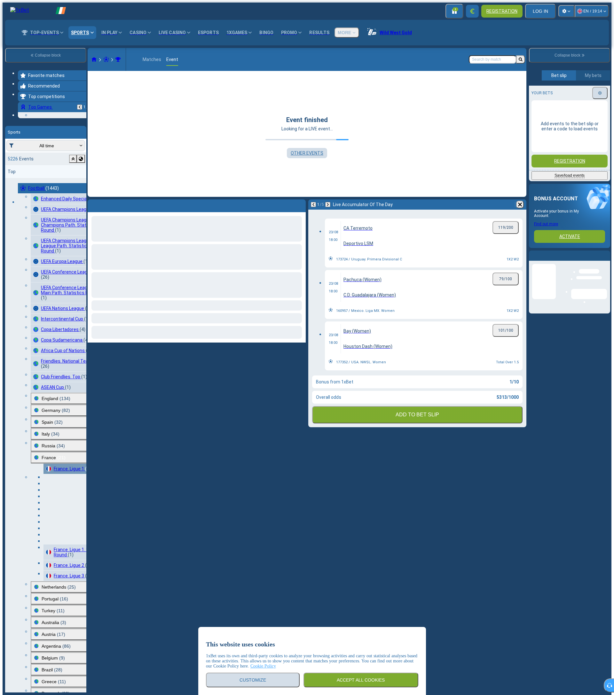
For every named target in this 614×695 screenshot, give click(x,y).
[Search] (520, 59)
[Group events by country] (81, 195)
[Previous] (79, 107)
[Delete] (299, 204)
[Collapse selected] (73, 195)
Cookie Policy (263, 666)
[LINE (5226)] (94, 59)
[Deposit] (472, 11)
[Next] (109, 204)
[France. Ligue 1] (118, 59)
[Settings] (566, 11)
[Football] (106, 59)
